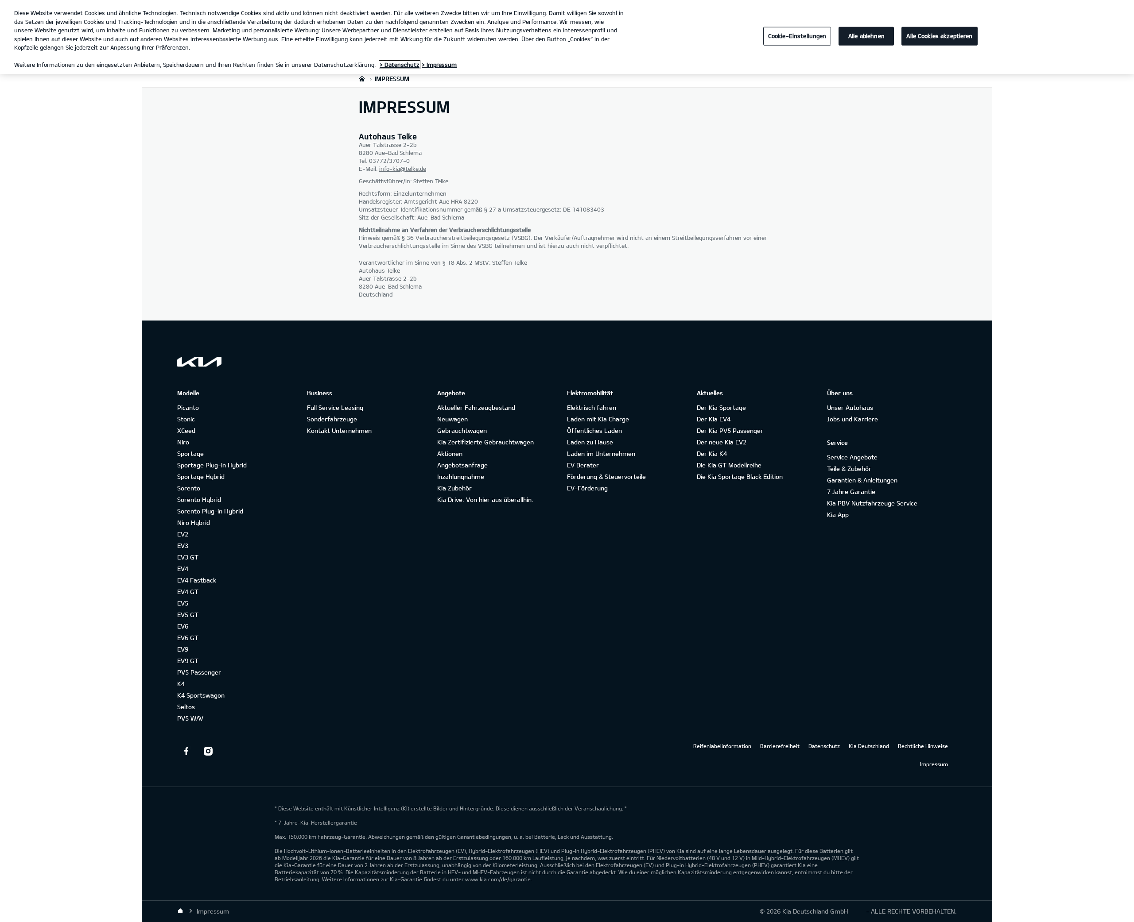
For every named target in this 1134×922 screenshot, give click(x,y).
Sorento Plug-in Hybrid (210, 511)
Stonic (186, 419)
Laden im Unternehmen (601, 453)
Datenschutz (824, 746)
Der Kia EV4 (713, 419)
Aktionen (449, 453)
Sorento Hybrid (199, 499)
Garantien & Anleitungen (862, 480)
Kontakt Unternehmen (339, 430)
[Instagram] (208, 751)
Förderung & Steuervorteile (606, 476)
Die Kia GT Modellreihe (729, 465)
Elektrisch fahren (591, 407)
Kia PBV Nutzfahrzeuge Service (872, 503)
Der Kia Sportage (721, 407)
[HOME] (362, 78)
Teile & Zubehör (849, 468)
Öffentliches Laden (594, 430)
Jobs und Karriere (852, 419)
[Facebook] (186, 751)
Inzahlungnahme (460, 476)
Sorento (188, 488)
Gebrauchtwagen (462, 430)
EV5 (182, 603)
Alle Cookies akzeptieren (939, 35)
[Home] (180, 910)
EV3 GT (187, 557)
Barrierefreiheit (780, 746)
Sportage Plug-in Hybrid (212, 465)
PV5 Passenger (199, 672)
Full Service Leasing (335, 407)
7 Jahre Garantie (851, 491)
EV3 (182, 545)
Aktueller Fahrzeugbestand (476, 407)
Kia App (838, 514)
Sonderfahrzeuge (332, 419)
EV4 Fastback (196, 580)
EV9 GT (187, 660)
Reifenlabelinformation (722, 746)
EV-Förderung (587, 488)
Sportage (190, 453)
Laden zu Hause (590, 442)
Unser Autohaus (850, 407)
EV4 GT (187, 591)
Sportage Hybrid (201, 476)
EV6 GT (187, 637)
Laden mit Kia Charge (598, 419)
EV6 (182, 626)
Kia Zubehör (454, 488)
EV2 (182, 534)
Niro (183, 442)
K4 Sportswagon (201, 695)
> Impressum (439, 64)
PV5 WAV (190, 718)
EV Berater (583, 465)
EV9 (182, 649)
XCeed (186, 430)
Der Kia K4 (712, 453)
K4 (181, 683)
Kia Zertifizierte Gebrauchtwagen (485, 442)
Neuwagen (452, 419)
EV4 (182, 568)
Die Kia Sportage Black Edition (740, 476)
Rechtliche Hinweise (923, 746)
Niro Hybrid (193, 522)
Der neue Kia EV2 (721, 442)
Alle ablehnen (866, 35)
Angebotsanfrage (462, 465)
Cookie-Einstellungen (797, 35)
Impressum (934, 764)
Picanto (188, 407)
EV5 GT (187, 614)
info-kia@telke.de (402, 168)
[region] (567, 37)
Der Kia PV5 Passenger (730, 430)
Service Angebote (852, 457)
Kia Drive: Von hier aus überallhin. (485, 499)
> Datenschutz (399, 64)
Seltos (186, 706)
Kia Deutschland (869, 746)
